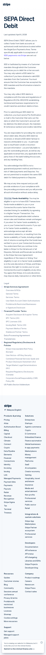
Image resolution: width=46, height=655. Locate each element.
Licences (8, 611)
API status (29, 554)
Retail (27, 508)
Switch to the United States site (18, 649)
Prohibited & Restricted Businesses (21, 304)
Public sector (30, 504)
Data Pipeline (9, 451)
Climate (7, 440)
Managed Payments (12, 478)
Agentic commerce (33, 426)
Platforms (29, 461)
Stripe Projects (31, 564)
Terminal (7, 509)
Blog (6, 584)
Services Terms (12, 297)
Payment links (10, 482)
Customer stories (11, 581)
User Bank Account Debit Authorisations (23, 300)
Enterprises (30, 420)
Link (5, 475)
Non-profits (30, 494)
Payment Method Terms (16, 328)
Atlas (6, 423)
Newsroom (29, 584)
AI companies (30, 468)
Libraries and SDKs (33, 560)
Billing (6, 430)
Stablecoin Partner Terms (17, 332)
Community (9, 588)
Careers (28, 581)
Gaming (28, 475)
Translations (9, 339)
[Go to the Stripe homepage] (7, 405)
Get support (9, 631)
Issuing (7, 471)
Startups (29, 423)
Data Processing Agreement (17, 335)
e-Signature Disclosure (15, 307)
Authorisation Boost (12, 426)
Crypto (7, 447)
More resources (10, 621)
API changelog (31, 557)
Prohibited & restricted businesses (9, 604)
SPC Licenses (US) (13, 321)
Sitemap (7, 614)
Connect (7, 444)
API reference (31, 550)
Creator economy (32, 471)
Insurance (29, 485)
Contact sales (31, 591)
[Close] (41, 643)
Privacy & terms (10, 598)
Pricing (7, 420)
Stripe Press (30, 588)
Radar (6, 492)
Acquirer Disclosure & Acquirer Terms (22, 314)
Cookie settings (11, 618)
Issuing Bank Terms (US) (16, 325)
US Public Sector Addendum (17, 384)
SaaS (27, 464)
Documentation (31, 547)
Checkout (8, 437)
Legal (6, 283)
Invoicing (7, 468)
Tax (5, 505)
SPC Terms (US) (12, 318)
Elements (8, 454)
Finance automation (33, 440)
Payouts (7, 488)
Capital (7, 433)
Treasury (8, 512)
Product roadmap (32, 577)
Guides (7, 577)
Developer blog (31, 567)
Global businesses (33, 444)
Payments (8, 485)
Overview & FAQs (13, 290)
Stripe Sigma (9, 502)
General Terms (12, 293)
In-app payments (32, 447)
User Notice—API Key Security (19, 355)
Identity (7, 464)
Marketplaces (31, 451)
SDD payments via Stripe (15, 55)
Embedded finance (33, 437)
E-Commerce (30, 433)
